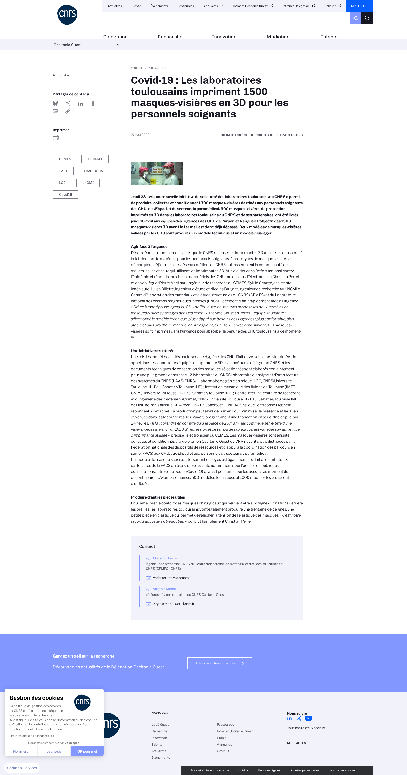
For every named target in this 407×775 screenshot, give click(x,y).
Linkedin (289, 718)
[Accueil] (75, 14)
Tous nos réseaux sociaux (306, 728)
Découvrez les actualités (216, 663)
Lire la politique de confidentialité (31, 736)
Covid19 (223, 751)
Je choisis (54, 751)
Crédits (243, 770)
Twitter (298, 718)
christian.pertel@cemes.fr (172, 578)
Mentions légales (269, 770)
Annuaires (211, 6)
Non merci (21, 751)
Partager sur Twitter (67, 103)
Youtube (308, 718)
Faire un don (359, 6)
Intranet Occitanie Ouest (250, 6)
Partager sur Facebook (93, 103)
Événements (159, 6)
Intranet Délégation (296, 6)
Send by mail (55, 111)
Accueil (137, 68)
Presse (136, 6)
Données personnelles (304, 770)
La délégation (161, 724)
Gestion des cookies (342, 770)
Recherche (170, 36)
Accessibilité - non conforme (210, 770)
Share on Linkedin (80, 103)
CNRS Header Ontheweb (355, 18)
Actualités (115, 6)
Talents (329, 36)
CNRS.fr (330, 6)
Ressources (186, 6)
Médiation (278, 36)
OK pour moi (87, 751)
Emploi (222, 738)
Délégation (115, 36)
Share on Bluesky (55, 103)
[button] (22, 768)
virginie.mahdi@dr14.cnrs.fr (173, 604)
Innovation (224, 36)
